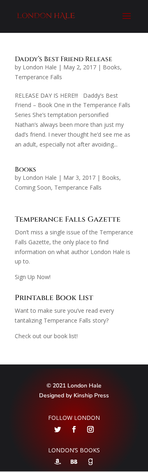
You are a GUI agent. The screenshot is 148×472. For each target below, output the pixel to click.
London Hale (40, 67)
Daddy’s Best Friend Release (63, 59)
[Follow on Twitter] (57, 429)
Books (111, 67)
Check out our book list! (46, 336)
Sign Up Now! (33, 277)
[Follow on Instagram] (90, 429)
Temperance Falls (38, 77)
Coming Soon (33, 187)
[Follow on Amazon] (57, 461)
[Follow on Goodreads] (90, 461)
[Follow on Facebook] (74, 429)
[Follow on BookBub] (74, 461)
